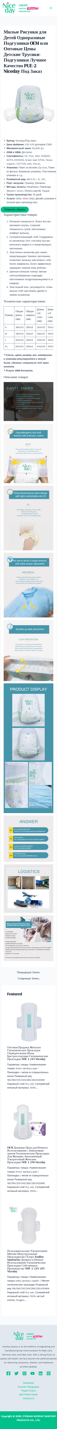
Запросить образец (14, 209)
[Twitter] (16, 1373)
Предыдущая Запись (28, 972)
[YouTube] (32, 1373)
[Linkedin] (40, 1373)
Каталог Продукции (28, 1386)
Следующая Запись (28, 978)
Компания (28, 1383)
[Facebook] (8, 1373)
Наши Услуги (28, 1390)
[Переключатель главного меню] (51, 8)
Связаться (28, 1398)
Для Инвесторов (28, 1394)
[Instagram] (24, 1373)
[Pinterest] (48, 1373)
